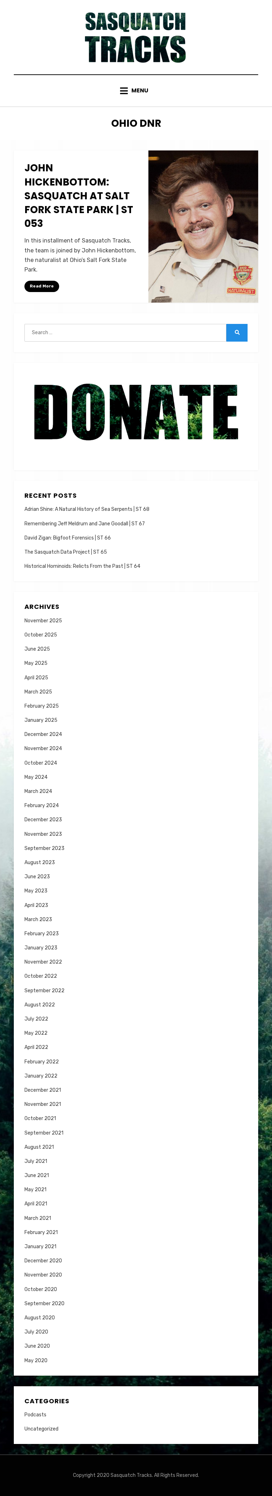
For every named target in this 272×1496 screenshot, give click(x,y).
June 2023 (37, 877)
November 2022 (43, 962)
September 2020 (44, 1304)
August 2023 (39, 863)
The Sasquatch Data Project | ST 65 (65, 552)
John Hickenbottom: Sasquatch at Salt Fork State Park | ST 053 (78, 195)
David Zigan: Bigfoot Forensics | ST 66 (67, 538)
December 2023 (43, 820)
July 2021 (35, 1161)
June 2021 (36, 1175)
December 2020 (43, 1261)
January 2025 (40, 720)
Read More (42, 286)
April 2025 (36, 678)
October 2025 (40, 635)
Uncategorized (41, 1429)
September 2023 (44, 848)
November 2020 (43, 1275)
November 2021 (42, 1104)
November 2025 (43, 621)
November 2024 (43, 749)
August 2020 (39, 1318)
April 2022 (36, 1047)
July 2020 (36, 1332)
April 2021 (35, 1204)
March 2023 (38, 920)
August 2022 (39, 1005)
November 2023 (43, 834)
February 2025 (41, 706)
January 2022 (40, 1076)
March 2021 (37, 1218)
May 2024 (35, 777)
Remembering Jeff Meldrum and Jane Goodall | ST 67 (84, 524)
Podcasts (35, 1415)
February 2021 (41, 1232)
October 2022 (40, 976)
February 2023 (41, 934)
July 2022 (36, 1019)
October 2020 (40, 1289)
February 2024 (41, 806)
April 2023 (36, 905)
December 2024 (43, 734)
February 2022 (41, 1062)
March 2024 (38, 791)
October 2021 (40, 1118)
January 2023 (40, 948)
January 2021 (40, 1247)
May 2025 (35, 663)
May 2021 (35, 1190)
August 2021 (39, 1147)
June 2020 (37, 1346)
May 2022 (35, 1033)
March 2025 (38, 692)
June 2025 (37, 649)
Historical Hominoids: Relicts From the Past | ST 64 (82, 566)
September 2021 (43, 1133)
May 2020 (35, 1361)
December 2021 (42, 1090)
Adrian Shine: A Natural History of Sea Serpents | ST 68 (86, 509)
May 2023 (35, 891)
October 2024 (40, 763)
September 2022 (44, 991)
